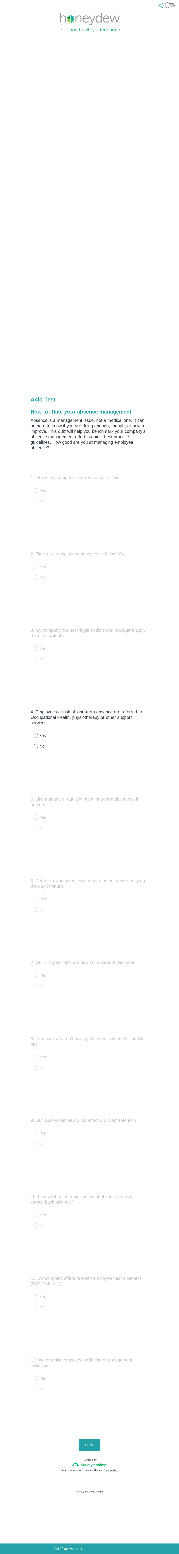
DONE (89, 1445)
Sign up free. (111, 1470)
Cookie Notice (95, 1491)
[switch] (175, 5)
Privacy (80, 1491)
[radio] (33, 735)
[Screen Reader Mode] (166, 5)
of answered (66, 1548)
